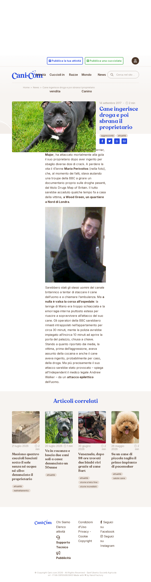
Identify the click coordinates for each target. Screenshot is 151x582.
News (102, 74)
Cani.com (27, 74)
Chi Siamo (63, 522)
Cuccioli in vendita (57, 83)
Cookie (83, 536)
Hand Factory (96, 575)
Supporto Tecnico (63, 545)
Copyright (85, 541)
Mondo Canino (87, 83)
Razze (73, 74)
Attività (40, 74)
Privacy (83, 531)
